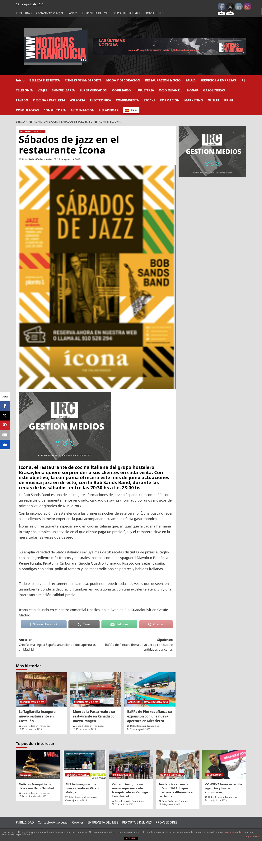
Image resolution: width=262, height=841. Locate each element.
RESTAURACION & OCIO (163, 80)
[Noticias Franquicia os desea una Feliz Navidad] (38, 764)
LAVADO (22, 100)
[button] (243, 80)
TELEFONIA (24, 90)
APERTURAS (134, 702)
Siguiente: (139, 645)
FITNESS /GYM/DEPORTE (83, 80)
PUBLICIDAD (24, 13)
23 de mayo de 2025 (32, 729)
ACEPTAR (131, 838)
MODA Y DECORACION (123, 80)
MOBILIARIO (121, 90)
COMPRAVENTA (127, 100)
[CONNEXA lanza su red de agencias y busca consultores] (224, 764)
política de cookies (233, 832)
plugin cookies (252, 836)
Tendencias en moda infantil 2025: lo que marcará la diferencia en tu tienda (176, 790)
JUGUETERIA (145, 90)
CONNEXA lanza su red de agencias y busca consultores (223, 788)
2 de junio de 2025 (171, 804)
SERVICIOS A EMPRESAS (218, 80)
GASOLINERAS (214, 90)
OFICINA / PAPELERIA (49, 100)
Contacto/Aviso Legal (49, 13)
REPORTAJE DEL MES (127, 13)
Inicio (20, 80)
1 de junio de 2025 (217, 800)
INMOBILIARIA (63, 90)
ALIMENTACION (82, 110)
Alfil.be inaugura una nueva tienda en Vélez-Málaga (82, 788)
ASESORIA (77, 100)
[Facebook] (5, 406)
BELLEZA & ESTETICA (44, 80)
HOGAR (192, 90)
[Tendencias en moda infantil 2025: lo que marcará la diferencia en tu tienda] (177, 764)
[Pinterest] (5, 425)
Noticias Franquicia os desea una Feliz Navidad (36, 786)
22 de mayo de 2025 (140, 729)
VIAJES (42, 90)
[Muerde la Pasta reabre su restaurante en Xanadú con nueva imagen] (95, 689)
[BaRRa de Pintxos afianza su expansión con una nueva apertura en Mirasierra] (149, 689)
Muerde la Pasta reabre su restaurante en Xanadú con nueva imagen (95, 716)
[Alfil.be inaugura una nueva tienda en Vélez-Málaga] (84, 764)
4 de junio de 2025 (77, 800)
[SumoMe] (5, 444)
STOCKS (149, 100)
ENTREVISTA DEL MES (95, 13)
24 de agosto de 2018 (68, 159)
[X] (5, 415)
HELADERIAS (108, 110)
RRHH (228, 100)
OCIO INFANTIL (170, 90)
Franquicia (25, 774)
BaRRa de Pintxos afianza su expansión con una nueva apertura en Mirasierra (149, 716)
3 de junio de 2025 (124, 804)
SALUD (190, 80)
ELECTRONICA (100, 100)
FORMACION (170, 100)
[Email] (5, 435)
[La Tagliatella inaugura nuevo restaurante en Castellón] (41, 689)
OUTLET (213, 100)
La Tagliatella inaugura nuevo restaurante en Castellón (37, 716)
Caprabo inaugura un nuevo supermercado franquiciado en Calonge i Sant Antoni (131, 790)
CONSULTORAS (27, 110)
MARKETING (193, 100)
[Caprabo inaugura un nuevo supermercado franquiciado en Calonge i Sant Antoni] (131, 764)
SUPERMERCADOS (93, 90)
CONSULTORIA (55, 110)
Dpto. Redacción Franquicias (37, 159)
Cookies (72, 13)
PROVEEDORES (154, 13)
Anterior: (57, 645)
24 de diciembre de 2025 (34, 796)
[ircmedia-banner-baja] (65, 426)
